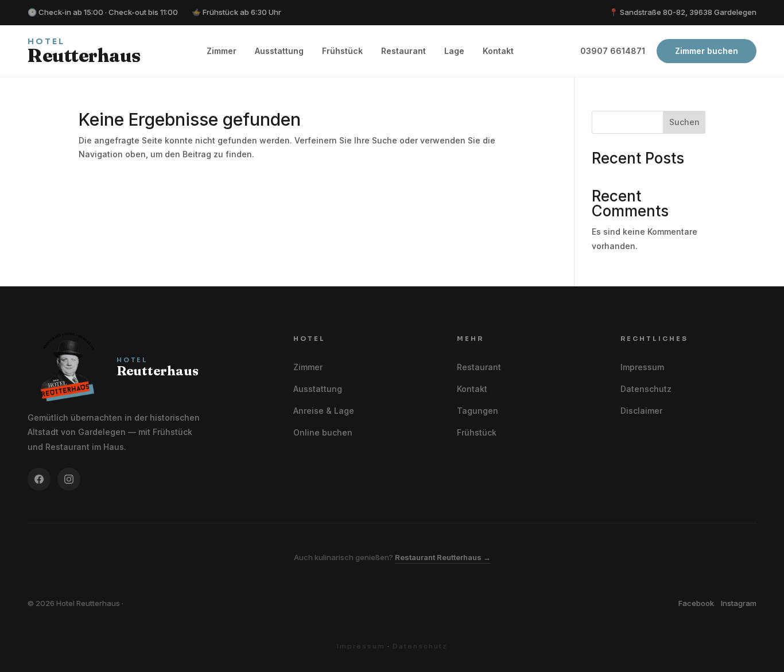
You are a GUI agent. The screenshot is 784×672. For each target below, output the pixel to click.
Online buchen (322, 432)
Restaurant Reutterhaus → (443, 557)
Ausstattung (279, 51)
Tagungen (477, 410)
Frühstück (342, 51)
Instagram (738, 603)
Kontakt (498, 51)
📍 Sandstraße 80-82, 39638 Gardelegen (682, 12)
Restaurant (403, 51)
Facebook (696, 603)
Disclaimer (641, 410)
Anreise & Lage (323, 410)
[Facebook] (39, 479)
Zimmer (221, 51)
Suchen (684, 122)
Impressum (642, 367)
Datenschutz (646, 389)
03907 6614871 (612, 51)
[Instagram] (68, 479)
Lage (454, 51)
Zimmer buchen (706, 51)
